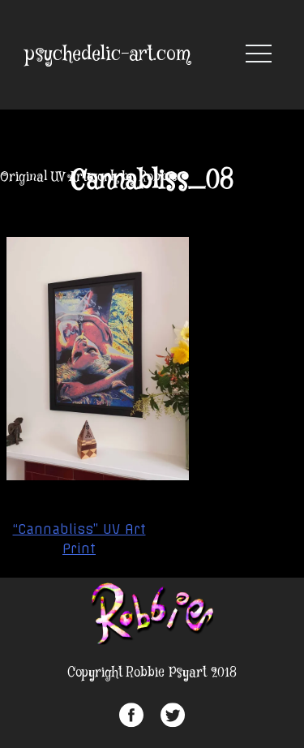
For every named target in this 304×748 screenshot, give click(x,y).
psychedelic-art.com (107, 54)
